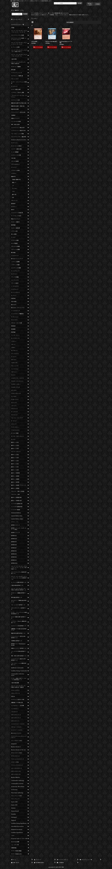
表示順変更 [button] (70, 22)
